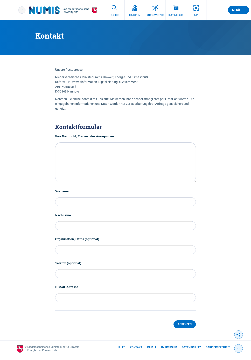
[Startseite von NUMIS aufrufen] (63, 10)
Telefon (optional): (68, 263)
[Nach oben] (238, 348)
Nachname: (63, 215)
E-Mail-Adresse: (67, 287)
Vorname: (62, 191)
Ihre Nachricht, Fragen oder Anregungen (84, 136)
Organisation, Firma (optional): (77, 239)
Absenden (185, 324)
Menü (236, 10)
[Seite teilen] (238, 334)
